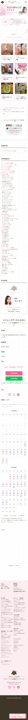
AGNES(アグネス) (6, 208)
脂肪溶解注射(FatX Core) (6, 612)
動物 (3, 265)
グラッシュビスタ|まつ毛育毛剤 (9, 249)
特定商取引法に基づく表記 (19, 591)
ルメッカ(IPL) (4, 634)
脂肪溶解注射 (5, 181)
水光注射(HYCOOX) (5, 637)
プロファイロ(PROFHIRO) (7, 606)
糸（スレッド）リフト (6, 178)
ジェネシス (3, 644)
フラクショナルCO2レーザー (8, 209)
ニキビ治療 (4, 234)
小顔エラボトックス (6, 177)
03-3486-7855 (14, 367)
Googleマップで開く (14, 565)
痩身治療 (3, 214)
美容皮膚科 (4, 259)
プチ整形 (3, 244)
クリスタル (4, 217)
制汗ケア (15, 650)
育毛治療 (3, 246)
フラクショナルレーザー (6, 645)
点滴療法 (4, 211)
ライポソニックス (6, 224)
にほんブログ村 (7, 107)
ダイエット (4, 221)
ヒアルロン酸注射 (5, 163)
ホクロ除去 (4, 235)
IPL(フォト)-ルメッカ (6, 196)
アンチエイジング (5, 255)
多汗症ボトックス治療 (6, 172)
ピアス (3, 212)
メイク (15, 643)
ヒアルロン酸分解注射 (6, 601)
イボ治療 (4, 237)
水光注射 (4, 206)
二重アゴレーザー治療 (6, 186)
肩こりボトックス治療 (6, 620)
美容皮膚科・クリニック (7, 258)
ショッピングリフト (6, 180)
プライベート (4, 262)
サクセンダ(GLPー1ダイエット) (9, 218)
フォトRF (4, 198)
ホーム (2, 583)
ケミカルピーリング (6, 238)
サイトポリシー (17, 588)
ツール (15, 651)
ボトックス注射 (5, 166)
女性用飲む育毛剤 (17, 624)
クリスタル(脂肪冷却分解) (19, 602)
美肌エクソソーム (6, 192)
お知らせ (3, 584)
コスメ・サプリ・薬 (6, 247)
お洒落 (3, 270)
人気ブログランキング (17, 107)
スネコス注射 (4, 169)
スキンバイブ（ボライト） (7, 164)
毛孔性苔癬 (4, 241)
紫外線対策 (16, 642)
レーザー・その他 (5, 189)
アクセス (15, 586)
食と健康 (4, 256)
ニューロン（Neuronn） (7, 215)
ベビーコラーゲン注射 (6, 171)
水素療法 (15, 647)
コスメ (3, 252)
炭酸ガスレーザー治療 (6, 650)
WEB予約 (14, 373)
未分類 (2, 273)
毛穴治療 (4, 232)
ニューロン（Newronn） (19, 599)
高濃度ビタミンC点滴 (18, 630)
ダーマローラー (5, 204)
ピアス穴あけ (16, 616)
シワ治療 (3, 226)
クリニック (4, 261)
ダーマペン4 (4, 195)
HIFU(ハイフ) (5, 175)
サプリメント (5, 253)
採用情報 (15, 584)
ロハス (3, 268)
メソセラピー (5, 223)
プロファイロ (4, 167)
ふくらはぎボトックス (6, 220)
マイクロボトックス (6, 184)
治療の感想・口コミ (6, 271)
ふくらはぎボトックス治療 (6, 619)
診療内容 (15, 583)
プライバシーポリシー (18, 589)
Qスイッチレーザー (6, 201)
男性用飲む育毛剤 (17, 623)
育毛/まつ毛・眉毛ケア (18, 645)
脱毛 (3, 242)
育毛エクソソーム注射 (6, 627)
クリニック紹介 (4, 586)
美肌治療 (3, 231)
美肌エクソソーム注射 (6, 625)
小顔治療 (3, 174)
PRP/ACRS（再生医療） (7, 205)
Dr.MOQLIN (4, 250)
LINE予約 (14, 378)
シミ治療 (3, 229)
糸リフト (3, 662)
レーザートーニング (6, 199)
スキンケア (4, 240)
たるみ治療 (4, 227)
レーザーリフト (5, 202)
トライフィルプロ (6, 193)
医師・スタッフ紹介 (5, 588)
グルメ (3, 267)
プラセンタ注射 (17, 631)
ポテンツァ (4, 190)
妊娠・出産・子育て (6, 264)
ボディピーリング (5, 657)
